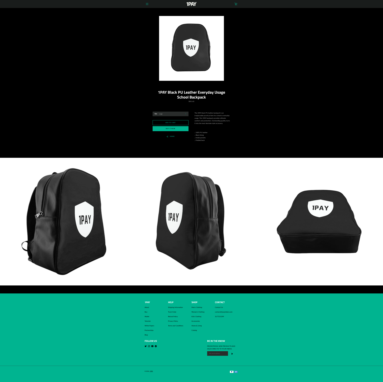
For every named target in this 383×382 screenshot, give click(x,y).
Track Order (172, 312)
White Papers (149, 326)
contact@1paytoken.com (223, 312)
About (147, 307)
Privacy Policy (173, 321)
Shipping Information (175, 307)
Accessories (196, 321)
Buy (146, 312)
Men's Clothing (197, 307)
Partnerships (149, 330)
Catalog (194, 330)
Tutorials (148, 321)
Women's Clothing (198, 312)
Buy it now (170, 128)
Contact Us (219, 307)
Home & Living (197, 326)
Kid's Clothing (196, 316)
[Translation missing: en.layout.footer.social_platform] (146, 346)
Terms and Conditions (175, 326)
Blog (146, 335)
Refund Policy (173, 316)
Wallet (147, 316)
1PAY (151, 371)
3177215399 (219, 316)
